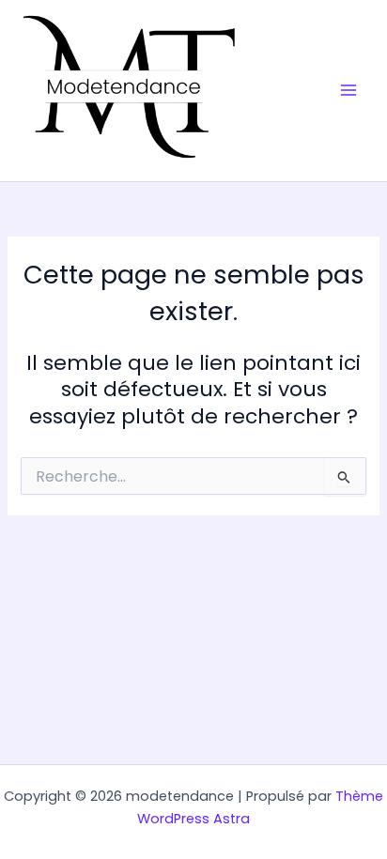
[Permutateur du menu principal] (348, 91)
